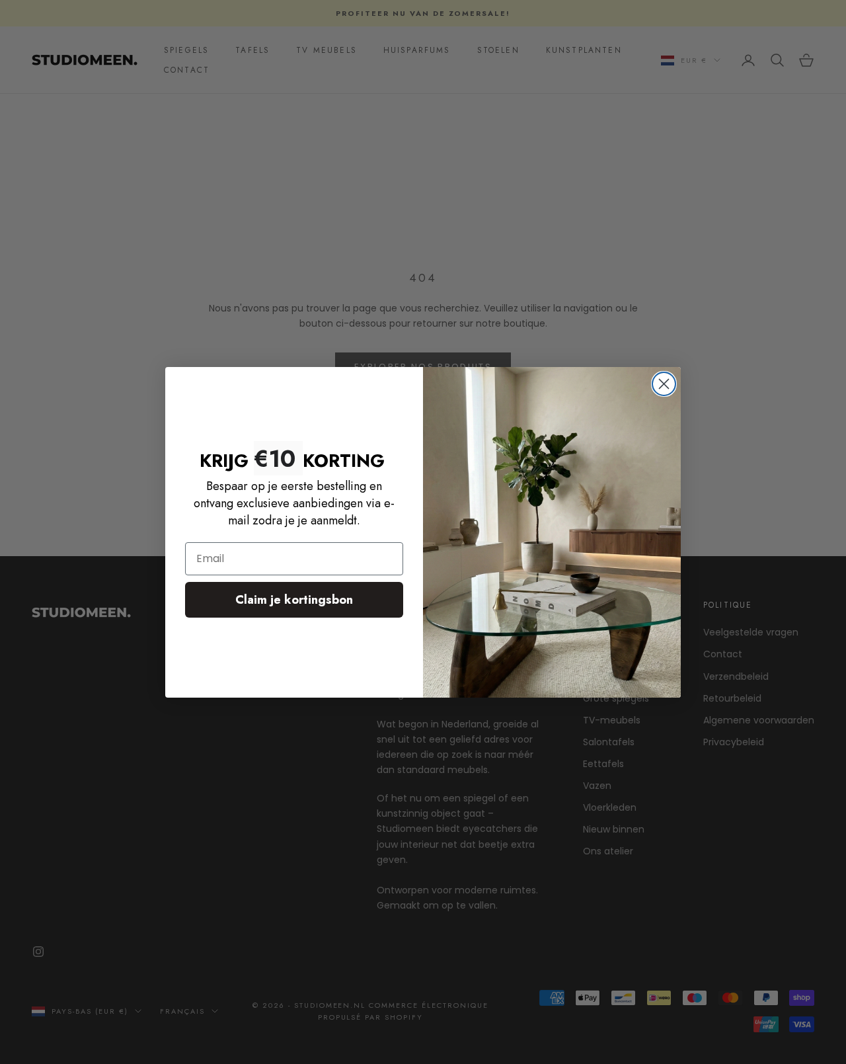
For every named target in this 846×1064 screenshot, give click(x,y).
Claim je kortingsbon (294, 599)
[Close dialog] (663, 383)
